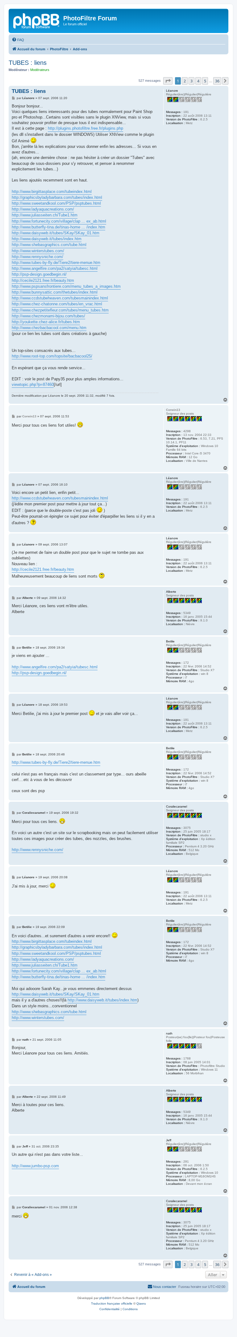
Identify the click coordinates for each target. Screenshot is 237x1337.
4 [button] (198, 81)
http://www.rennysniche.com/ (37, 256)
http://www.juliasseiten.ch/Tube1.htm (44, 215)
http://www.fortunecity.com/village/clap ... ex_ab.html (59, 221)
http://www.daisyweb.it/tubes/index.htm (46, 238)
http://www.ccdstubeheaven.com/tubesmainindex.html (60, 298)
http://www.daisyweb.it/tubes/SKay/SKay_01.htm (55, 233)
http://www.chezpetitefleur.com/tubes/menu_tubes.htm (60, 310)
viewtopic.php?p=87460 (33, 384)
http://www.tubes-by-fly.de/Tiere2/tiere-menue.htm (56, 262)
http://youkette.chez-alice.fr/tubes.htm (46, 322)
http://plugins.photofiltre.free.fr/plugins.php (85, 128)
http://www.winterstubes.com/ (38, 251)
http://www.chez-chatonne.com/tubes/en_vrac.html (57, 304)
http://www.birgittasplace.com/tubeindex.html (52, 191)
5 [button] (205, 81)
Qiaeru (141, 1303)
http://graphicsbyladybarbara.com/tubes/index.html (57, 197)
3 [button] (191, 81)
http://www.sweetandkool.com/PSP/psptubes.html (56, 203)
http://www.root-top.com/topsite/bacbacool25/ (52, 356)
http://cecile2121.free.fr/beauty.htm (43, 280)
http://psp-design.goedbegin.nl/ (39, 274)
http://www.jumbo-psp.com (35, 1166)
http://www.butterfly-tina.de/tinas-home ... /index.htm (58, 227)
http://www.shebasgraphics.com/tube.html (49, 244)
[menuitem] (18, 40)
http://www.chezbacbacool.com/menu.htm (49, 327)
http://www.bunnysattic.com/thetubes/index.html (55, 292)
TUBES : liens (28, 62)
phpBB (104, 1298)
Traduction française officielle (111, 1303)
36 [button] (217, 81)
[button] (168, 81)
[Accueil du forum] (36, 20)
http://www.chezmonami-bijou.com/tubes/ (48, 316)
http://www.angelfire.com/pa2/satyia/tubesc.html (55, 268)
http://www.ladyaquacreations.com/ (43, 209)
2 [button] (185, 81)
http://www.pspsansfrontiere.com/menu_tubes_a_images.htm (66, 286)
